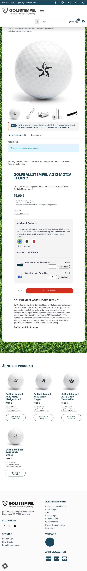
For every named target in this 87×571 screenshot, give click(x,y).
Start (9, 29)
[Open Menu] (42, 11)
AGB (47, 512)
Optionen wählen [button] (15, 417)
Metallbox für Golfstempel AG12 (38, 262)
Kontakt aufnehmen (10, 545)
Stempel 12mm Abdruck (45, 29)
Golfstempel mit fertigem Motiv (24, 29)
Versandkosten (30, 201)
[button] (5, 566)
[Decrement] (15, 291)
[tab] (17, 135)
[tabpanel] (43, 154)
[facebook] (55, 2)
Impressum (50, 528)
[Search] (37, 21)
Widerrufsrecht (51, 522)
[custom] (76, 2)
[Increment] (21, 291)
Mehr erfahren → (62, 127)
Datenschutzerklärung (55, 525)
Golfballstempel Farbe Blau (36, 273)
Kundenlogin (7, 539)
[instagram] (62, 2)
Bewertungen (51, 509)
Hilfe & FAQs (7, 542)
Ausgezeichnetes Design (55, 506)
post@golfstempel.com (27, 2)
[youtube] (69, 2)
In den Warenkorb (49, 291)
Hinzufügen (64, 267)
